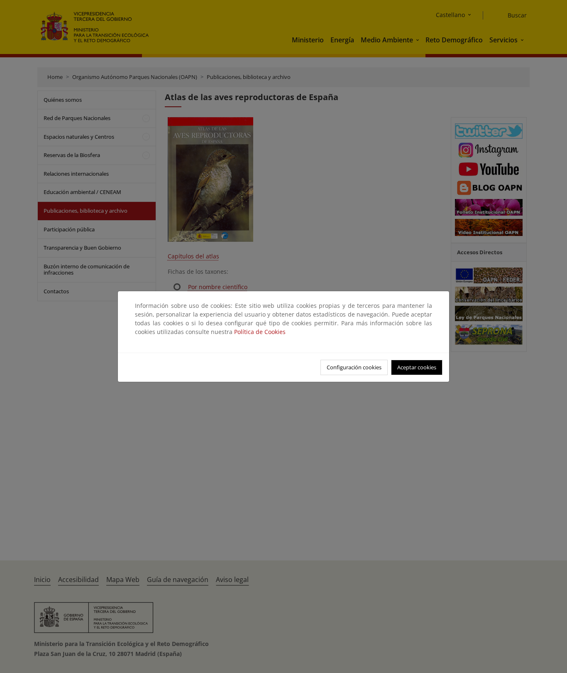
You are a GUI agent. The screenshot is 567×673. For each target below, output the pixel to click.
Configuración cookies (354, 367)
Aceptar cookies (416, 367)
